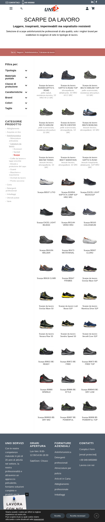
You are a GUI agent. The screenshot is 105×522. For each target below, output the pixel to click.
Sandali (17, 152)
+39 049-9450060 (88, 460)
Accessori (18, 149)
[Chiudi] (27, 494)
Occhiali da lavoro (18, 178)
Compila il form (87, 449)
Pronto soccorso (17, 181)
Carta (9, 185)
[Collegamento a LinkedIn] (92, 2)
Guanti (13, 169)
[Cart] (93, 8)
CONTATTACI (14, 3)
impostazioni (39, 519)
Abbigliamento (13, 128)
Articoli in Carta (62, 478)
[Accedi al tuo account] (87, 8)
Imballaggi (11, 194)
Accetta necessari (77, 516)
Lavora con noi (86, 465)
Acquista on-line (14, 132)
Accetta (57, 516)
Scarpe (17, 155)
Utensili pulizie (13, 198)
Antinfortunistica (14, 135)
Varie (9, 201)
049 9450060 (29, 3)
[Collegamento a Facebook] (96, 2)
